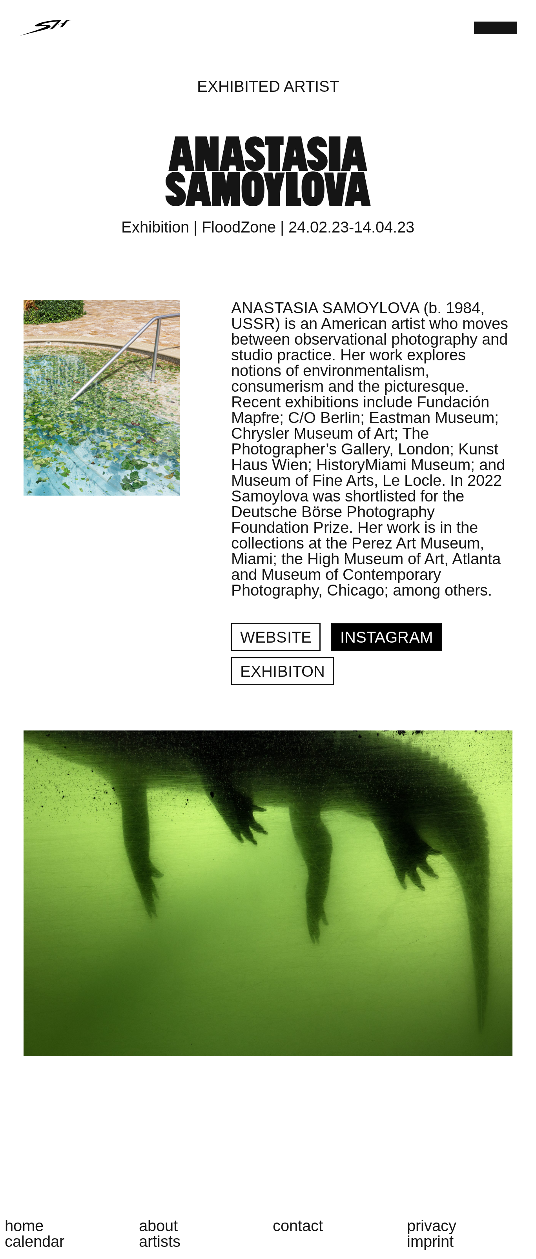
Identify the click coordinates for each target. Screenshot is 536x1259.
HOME (24, 1226)
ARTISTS (159, 1241)
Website (276, 637)
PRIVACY (431, 1226)
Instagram (386, 637)
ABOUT (158, 1226)
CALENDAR (34, 1241)
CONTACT (298, 1226)
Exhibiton (282, 671)
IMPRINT (430, 1241)
